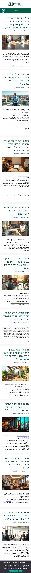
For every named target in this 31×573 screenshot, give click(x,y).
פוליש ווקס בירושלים (21, 58)
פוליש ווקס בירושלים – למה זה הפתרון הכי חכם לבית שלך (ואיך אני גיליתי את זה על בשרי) (16, 22)
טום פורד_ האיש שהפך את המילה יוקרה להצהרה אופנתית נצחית (15, 316)
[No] (29, 567)
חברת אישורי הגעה (24, 176)
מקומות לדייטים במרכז (23, 436)
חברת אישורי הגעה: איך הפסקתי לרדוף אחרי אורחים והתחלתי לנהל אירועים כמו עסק (16, 145)
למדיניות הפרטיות (14, 570)
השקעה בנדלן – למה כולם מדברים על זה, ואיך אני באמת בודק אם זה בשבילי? (15, 78)
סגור (21, 570)
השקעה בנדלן (25, 112)
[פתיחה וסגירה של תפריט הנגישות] (3, 11)
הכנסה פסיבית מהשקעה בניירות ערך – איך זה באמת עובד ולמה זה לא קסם (16, 263)
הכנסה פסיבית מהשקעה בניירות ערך (19, 303)
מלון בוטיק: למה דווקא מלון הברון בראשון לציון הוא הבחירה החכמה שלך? (16, 462)
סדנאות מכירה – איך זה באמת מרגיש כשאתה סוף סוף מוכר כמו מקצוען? (16, 515)
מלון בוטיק (8, 501)
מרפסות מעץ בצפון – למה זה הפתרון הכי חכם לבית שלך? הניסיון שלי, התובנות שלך (16, 354)
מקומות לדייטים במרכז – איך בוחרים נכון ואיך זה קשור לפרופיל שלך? (17, 407)
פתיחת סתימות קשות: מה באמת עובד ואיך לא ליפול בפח (16, 211)
